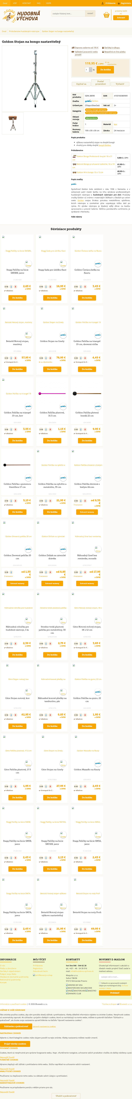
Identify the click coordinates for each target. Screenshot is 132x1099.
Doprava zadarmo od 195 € (86, 47)
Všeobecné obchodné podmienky (14, 977)
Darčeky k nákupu (112, 47)
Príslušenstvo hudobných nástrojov (101, 113)
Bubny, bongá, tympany (96, 110)
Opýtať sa (81, 84)
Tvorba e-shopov (109, 1004)
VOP (15, 3)
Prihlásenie (38, 965)
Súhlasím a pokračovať (16, 1026)
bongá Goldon (105, 145)
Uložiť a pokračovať (66, 1096)
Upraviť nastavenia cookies (44, 1026)
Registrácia (38, 968)
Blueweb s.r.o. (126, 1004)
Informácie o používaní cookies (13, 1004)
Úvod (5, 3)
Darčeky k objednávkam (10, 971)
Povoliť (11, 1057)
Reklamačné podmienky (10, 979)
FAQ (38, 3)
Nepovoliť (4, 1057)
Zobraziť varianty (87, 512)
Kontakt (27, 3)
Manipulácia (91, 118)
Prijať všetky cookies (15, 1044)
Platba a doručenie (8, 968)
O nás (2, 965)
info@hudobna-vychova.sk (82, 971)
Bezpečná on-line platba (114, 51)
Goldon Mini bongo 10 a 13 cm (89, 172)
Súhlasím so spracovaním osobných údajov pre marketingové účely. (113, 985)
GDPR (48, 3)
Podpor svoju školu (8, 974)
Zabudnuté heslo (40, 971)
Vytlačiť (120, 84)
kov (115, 124)
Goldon (95, 101)
